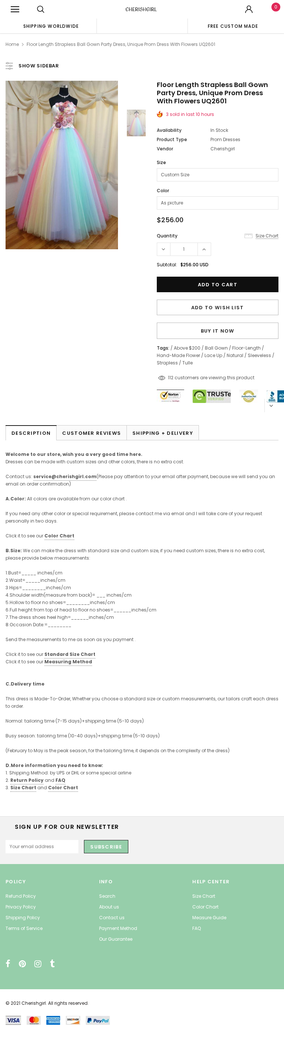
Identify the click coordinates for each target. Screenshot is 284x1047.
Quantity (167, 236)
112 (170, 377)
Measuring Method (68, 661)
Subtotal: (167, 264)
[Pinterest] (22, 964)
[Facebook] (8, 964)
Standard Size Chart (69, 654)
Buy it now (217, 330)
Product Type (172, 139)
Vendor (165, 149)
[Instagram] (37, 964)
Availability (169, 130)
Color (163, 190)
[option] (51, 26)
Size (161, 162)
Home (12, 44)
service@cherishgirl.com (65, 476)
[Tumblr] (52, 964)
